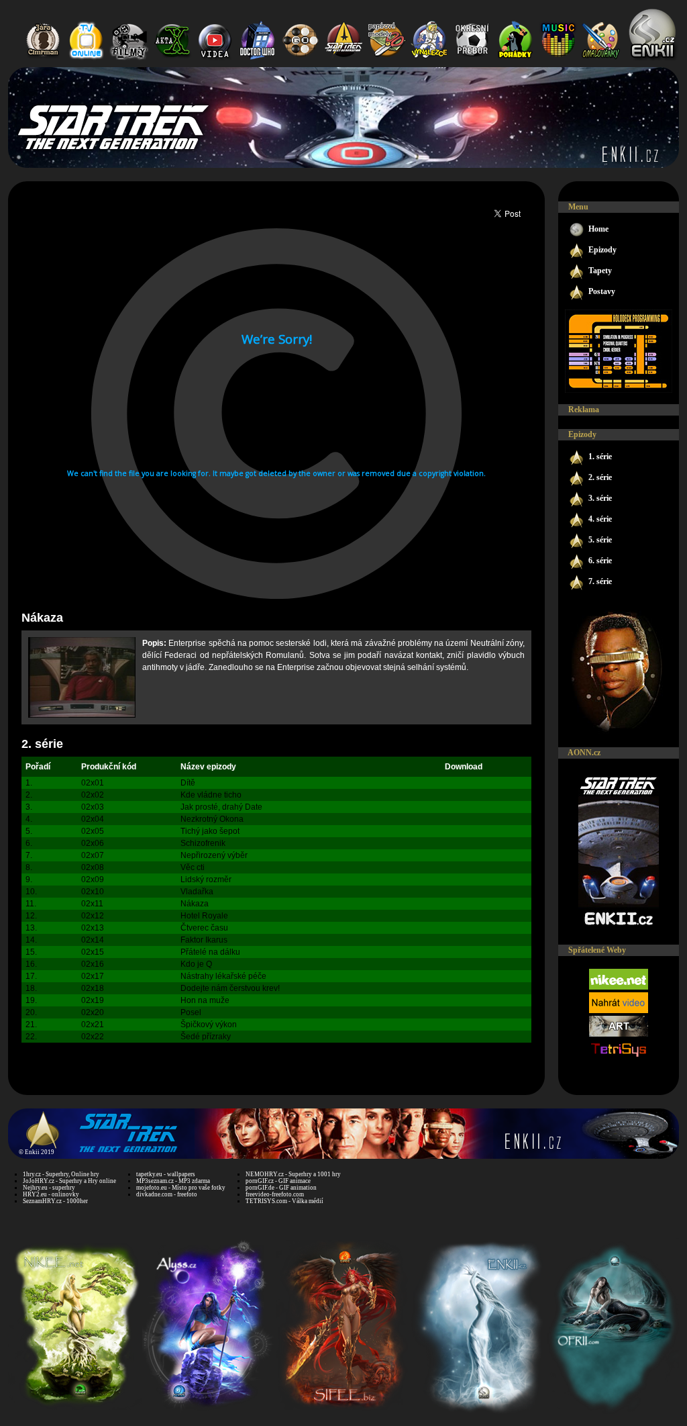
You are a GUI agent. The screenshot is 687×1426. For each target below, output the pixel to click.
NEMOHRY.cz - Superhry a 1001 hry (293, 1174)
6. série (600, 560)
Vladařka (196, 891)
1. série (600, 456)
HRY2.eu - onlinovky (51, 1194)
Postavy (601, 291)
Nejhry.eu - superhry (49, 1187)
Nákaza (194, 903)
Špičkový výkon (208, 1024)
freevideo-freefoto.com (275, 1194)
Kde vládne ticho (211, 795)
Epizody (602, 249)
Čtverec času (204, 928)
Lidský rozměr (205, 879)
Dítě (187, 783)
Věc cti (192, 867)
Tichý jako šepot (210, 831)
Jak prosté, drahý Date (221, 807)
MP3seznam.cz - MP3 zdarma (173, 1181)
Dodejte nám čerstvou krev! (230, 988)
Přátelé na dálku (210, 952)
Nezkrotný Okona (212, 819)
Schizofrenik (202, 843)
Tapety (600, 270)
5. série (600, 539)
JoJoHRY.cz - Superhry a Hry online (69, 1181)
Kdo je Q (196, 964)
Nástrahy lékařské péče (223, 976)
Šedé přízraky (205, 1036)
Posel (190, 1012)
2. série (42, 744)
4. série (600, 519)
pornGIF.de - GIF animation (281, 1187)
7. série (600, 581)
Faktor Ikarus (203, 940)
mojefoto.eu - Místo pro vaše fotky (180, 1187)
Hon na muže (204, 1000)
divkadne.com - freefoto (166, 1194)
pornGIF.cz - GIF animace (278, 1181)
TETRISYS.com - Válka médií (284, 1201)
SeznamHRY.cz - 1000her (55, 1201)
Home (598, 229)
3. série (600, 498)
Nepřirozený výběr (214, 855)
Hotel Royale (204, 915)
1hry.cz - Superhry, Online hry (61, 1174)
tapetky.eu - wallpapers (165, 1174)
